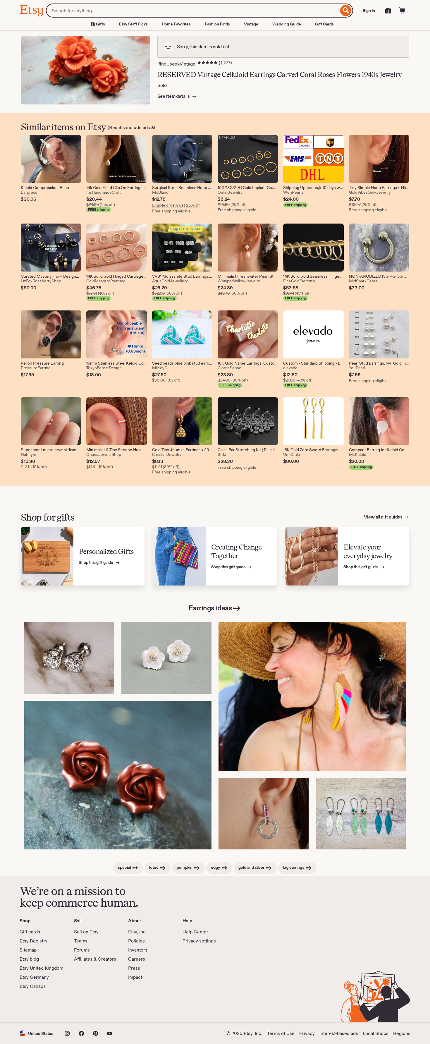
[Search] (346, 11)
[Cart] (402, 11)
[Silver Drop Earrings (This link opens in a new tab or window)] (264, 814)
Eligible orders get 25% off (176, 205)
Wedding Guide (286, 24)
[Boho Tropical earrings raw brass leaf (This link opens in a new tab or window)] (361, 814)
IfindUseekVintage (176, 64)
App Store (39, 1006)
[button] (36, 1033)
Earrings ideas (210, 608)
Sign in (369, 10)
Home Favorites (176, 24)
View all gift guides (383, 517)
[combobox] (192, 11)
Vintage (251, 24)
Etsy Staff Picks (133, 24)
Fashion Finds (217, 24)
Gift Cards (324, 24)
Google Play (83, 1006)
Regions (401, 1033)
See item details (174, 96)
